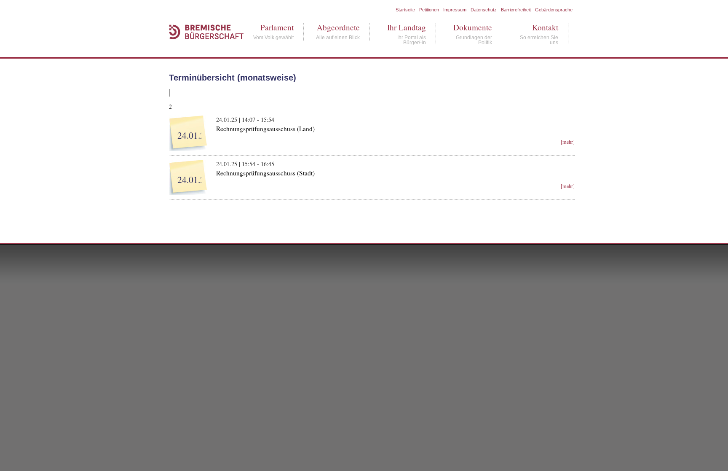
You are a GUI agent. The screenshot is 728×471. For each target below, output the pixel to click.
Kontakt (539, 27)
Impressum (454, 9)
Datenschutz (484, 9)
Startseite (405, 9)
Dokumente (472, 27)
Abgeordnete (338, 27)
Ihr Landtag (406, 27)
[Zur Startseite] (202, 48)
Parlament (273, 27)
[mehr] (568, 141)
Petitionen (429, 9)
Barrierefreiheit (516, 9)
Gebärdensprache (554, 9)
